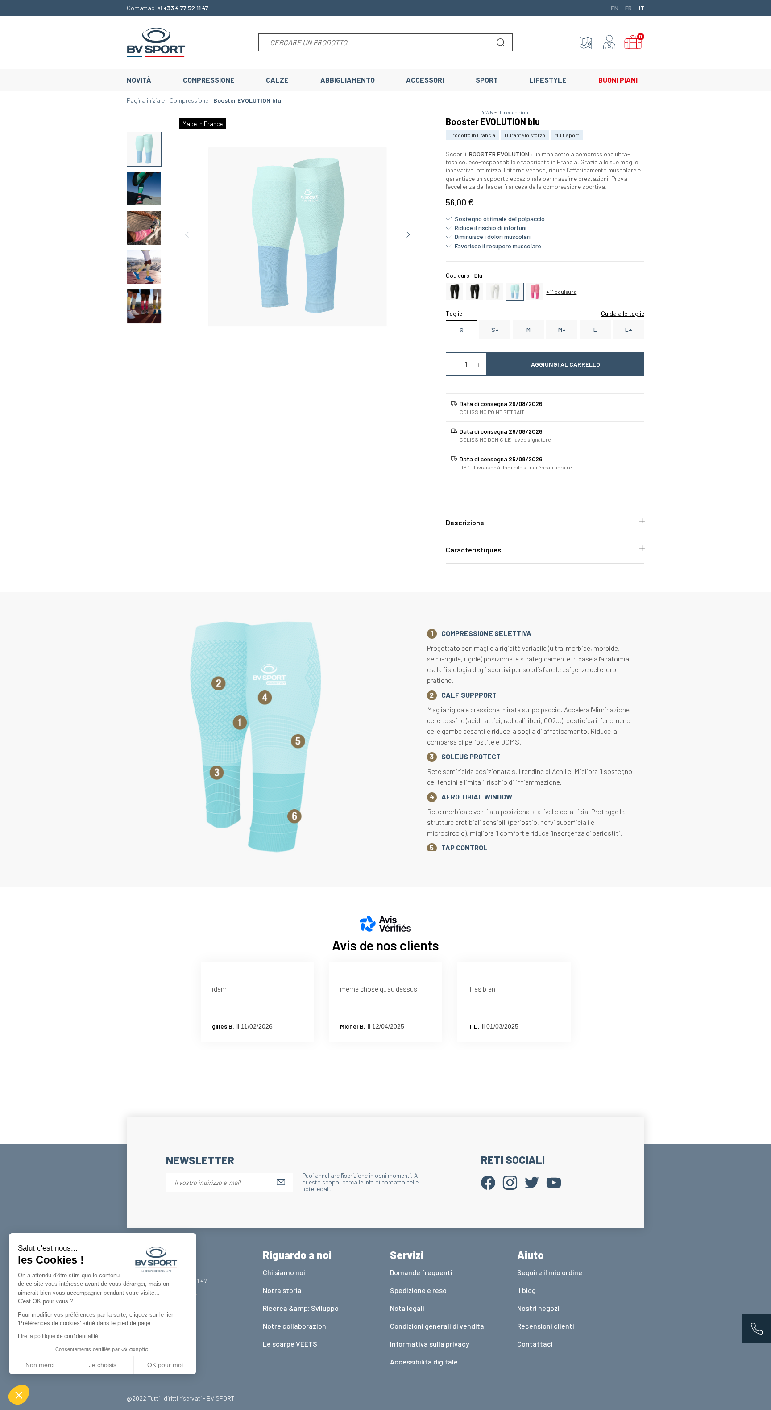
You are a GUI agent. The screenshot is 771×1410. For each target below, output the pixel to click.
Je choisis (102, 1364)
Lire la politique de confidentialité (58, 1336)
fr (628, 8)
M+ (562, 329)
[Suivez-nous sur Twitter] (532, 1181)
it (641, 8)
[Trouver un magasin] (586, 42)
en (614, 8)
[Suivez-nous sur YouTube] (553, 1181)
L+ (628, 329)
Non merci (39, 1364)
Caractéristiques (474, 549)
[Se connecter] (609, 42)
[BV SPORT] (156, 41)
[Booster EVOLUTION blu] (514, 290)
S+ (495, 329)
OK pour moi (165, 1364)
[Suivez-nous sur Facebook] (488, 1181)
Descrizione (465, 522)
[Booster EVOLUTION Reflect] (454, 290)
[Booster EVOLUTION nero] (474, 290)
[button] (18, 1395)
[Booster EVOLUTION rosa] (534, 290)
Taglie (454, 313)
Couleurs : (464, 275)
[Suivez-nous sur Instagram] (510, 1181)
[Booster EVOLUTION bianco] (494, 290)
